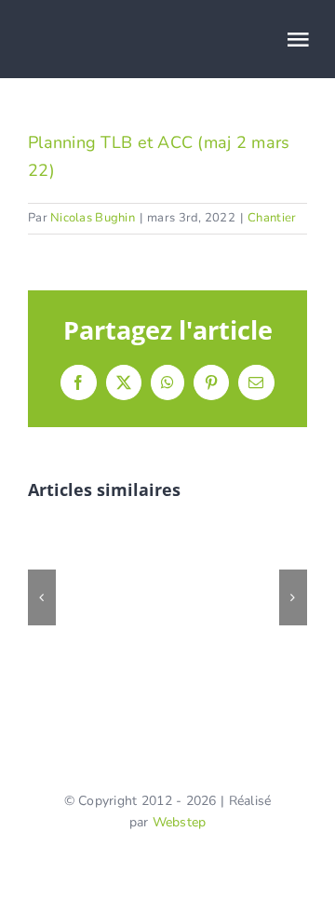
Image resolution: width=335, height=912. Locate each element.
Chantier (272, 217)
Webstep (180, 822)
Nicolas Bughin (92, 217)
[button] (42, 597)
